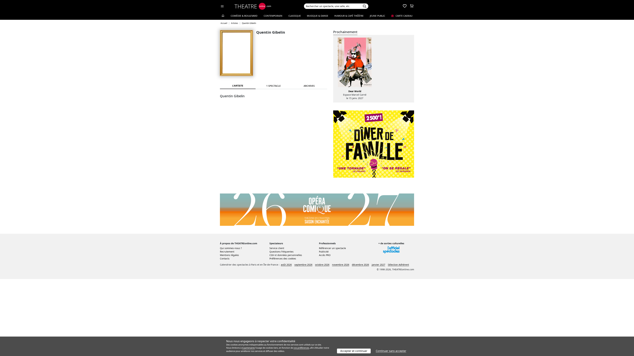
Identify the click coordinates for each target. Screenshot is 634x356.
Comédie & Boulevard (244, 15)
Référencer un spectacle (332, 248)
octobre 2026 (322, 264)
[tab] (273, 86)
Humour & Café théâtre (349, 15)
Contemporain (273, 15)
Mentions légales (229, 255)
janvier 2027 (378, 264)
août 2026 (286, 264)
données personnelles (289, 255)
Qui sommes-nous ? (231, 248)
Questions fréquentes (281, 251)
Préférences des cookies (282, 258)
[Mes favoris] (404, 6)
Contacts (224, 258)
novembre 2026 (340, 264)
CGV (271, 255)
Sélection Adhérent (398, 264)
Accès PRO (325, 255)
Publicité (324, 251)
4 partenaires (248, 347)
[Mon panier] (411, 6)
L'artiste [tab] (237, 85)
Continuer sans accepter (391, 351)
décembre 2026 (360, 264)
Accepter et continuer (353, 351)
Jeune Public (377, 15)
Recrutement (227, 251)
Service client (276, 248)
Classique (294, 15)
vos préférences (301, 347)
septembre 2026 (303, 264)
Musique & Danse (317, 15)
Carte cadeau (403, 15)
